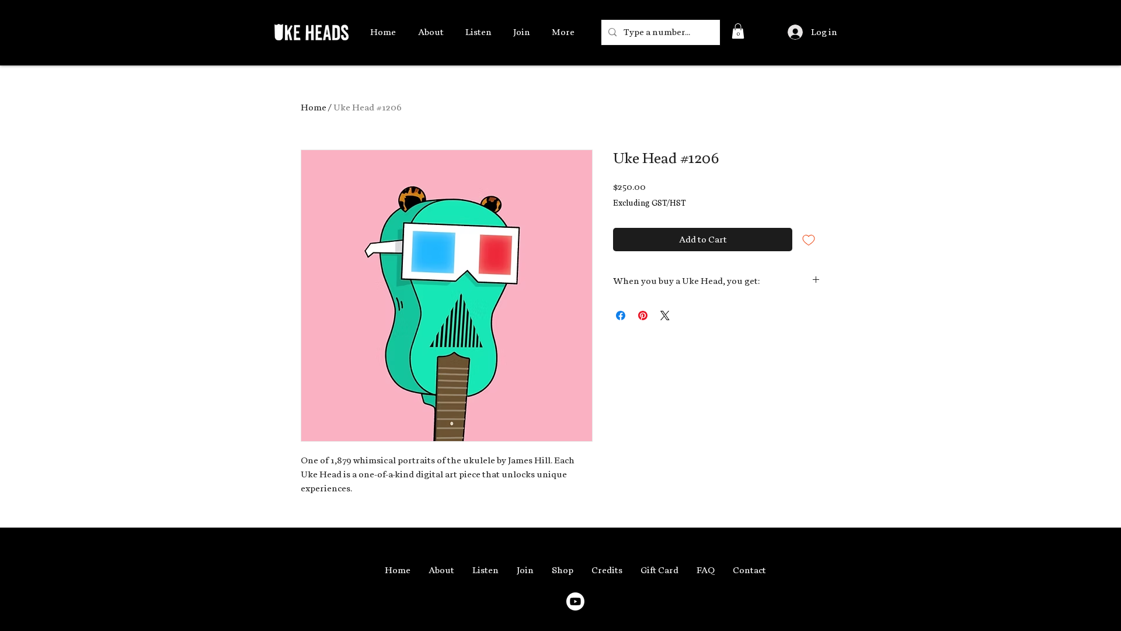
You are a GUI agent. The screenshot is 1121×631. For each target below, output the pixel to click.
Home (313, 107)
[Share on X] (665, 315)
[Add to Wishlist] (808, 239)
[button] (738, 31)
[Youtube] (575, 601)
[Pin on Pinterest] (643, 315)
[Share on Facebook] (621, 315)
